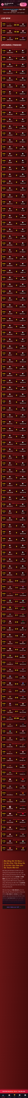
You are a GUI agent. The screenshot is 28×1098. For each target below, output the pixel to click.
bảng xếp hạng (6, 902)
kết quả (20, 900)
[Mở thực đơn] (18, 4)
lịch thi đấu (14, 900)
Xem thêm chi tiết (13, 907)
